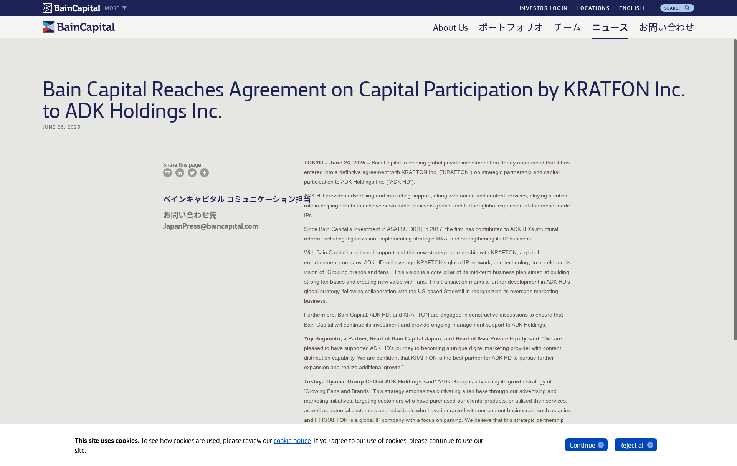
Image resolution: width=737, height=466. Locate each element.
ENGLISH (631, 7)
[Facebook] (204, 172)
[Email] (167, 172)
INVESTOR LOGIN (543, 7)
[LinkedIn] (179, 172)
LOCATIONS (593, 7)
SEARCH (674, 8)
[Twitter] (192, 172)
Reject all (632, 444)
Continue (582, 444)
